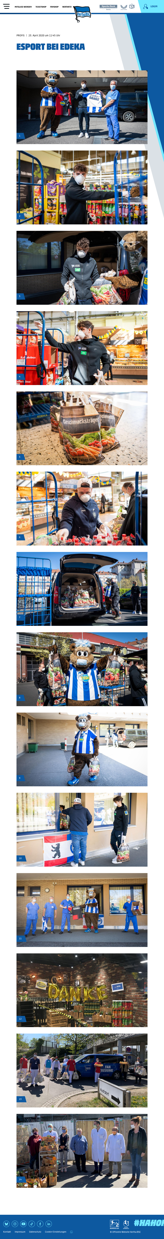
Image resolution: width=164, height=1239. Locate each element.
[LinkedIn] (48, 1225)
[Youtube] (23, 1225)
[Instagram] (15, 1225)
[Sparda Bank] (108, 6)
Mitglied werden (23, 7)
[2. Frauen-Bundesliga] (126, 1224)
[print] (71, 1232)
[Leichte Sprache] (131, 6)
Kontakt (7, 1231)
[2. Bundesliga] (114, 1224)
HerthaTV (67, 7)
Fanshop (54, 7)
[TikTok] (32, 1225)
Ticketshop (41, 7)
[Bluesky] (6, 1225)
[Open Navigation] (6, 6)
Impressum (20, 1231)
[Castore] (123, 6)
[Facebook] (40, 1225)
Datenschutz (35, 1231)
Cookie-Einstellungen (55, 1231)
